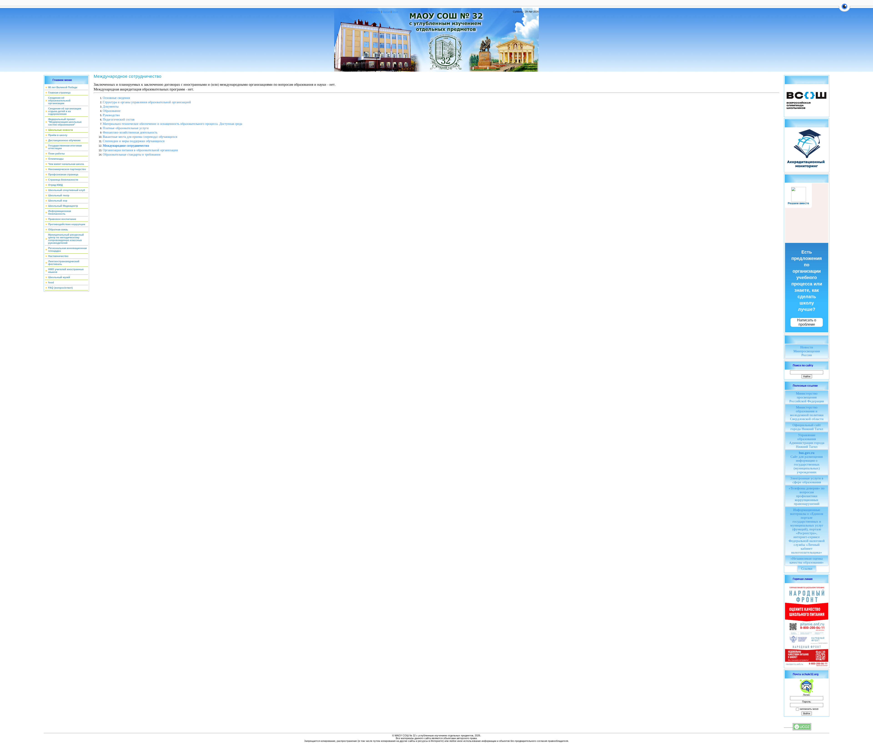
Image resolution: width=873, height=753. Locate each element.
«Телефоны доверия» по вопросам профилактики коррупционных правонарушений (807, 496)
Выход (386, 11)
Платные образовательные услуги (126, 128)
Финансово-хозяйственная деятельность (130, 132)
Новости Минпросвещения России (806, 351)
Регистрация (373, 11)
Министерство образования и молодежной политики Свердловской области (806, 413)
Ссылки (806, 568)
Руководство (111, 115)
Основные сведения (116, 98)
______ (788, 726)
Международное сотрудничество (126, 145)
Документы (110, 106)
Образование (111, 110)
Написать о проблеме (806, 322)
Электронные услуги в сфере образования (806, 480)
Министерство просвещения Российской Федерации (806, 397)
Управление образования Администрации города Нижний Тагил (806, 440)
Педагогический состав (119, 119)
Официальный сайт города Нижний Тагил (806, 427)
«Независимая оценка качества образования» (807, 560)
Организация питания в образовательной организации (140, 150)
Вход (395, 11)
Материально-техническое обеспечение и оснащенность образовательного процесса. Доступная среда (172, 123)
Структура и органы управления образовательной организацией (147, 102)
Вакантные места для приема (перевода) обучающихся (140, 136)
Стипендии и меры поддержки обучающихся (133, 141)
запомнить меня (809, 709)
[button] (844, 9)
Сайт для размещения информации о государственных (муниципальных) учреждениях (806, 462)
